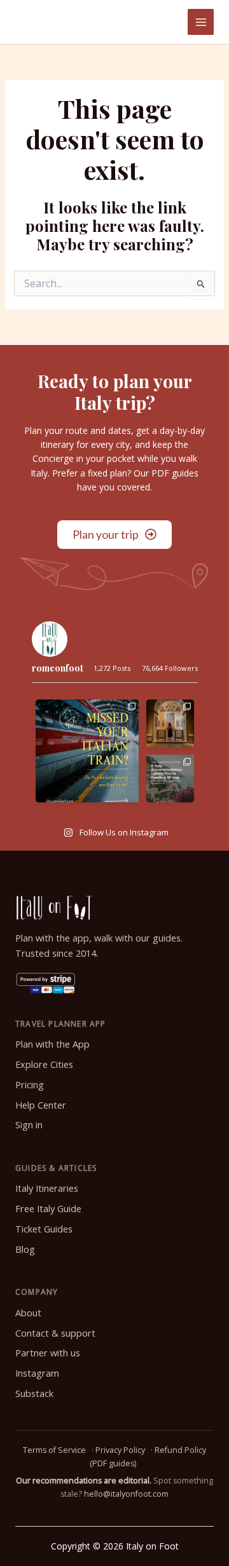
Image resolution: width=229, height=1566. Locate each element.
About (28, 1313)
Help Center (40, 1105)
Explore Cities (44, 1064)
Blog (25, 1249)
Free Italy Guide (48, 1209)
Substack (34, 1393)
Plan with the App (52, 1044)
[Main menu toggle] (201, 22)
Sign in (29, 1125)
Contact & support (55, 1333)
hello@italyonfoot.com (126, 1493)
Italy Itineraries (46, 1188)
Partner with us (47, 1353)
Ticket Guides (44, 1229)
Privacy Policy (120, 1450)
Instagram (37, 1373)
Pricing (29, 1085)
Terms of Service (54, 1450)
